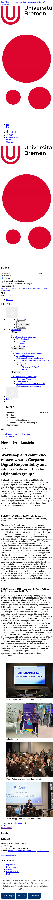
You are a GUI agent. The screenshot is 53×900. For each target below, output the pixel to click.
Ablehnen (21, 896)
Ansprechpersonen (8, 855)
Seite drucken (6, 828)
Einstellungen (8, 896)
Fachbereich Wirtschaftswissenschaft (16, 288)
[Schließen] (12, 335)
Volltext (7, 278)
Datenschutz (11, 867)
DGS (8, 874)
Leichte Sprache (12, 872)
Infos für (9, 300)
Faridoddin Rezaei (22, 823)
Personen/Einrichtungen (14, 281)
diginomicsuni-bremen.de (28, 850)
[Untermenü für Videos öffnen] (23, 365)
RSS (3, 825)
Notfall (9, 869)
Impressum (10, 865)
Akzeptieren (34, 896)
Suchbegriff (6, 273)
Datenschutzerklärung (11, 889)
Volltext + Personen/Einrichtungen (18, 283)
